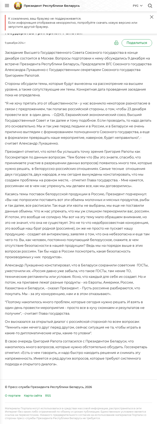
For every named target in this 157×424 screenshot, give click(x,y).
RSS (48, 395)
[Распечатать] (116, 43)
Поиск (150, 5)
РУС (135, 5)
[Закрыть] (152, 17)
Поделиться (137, 43)
